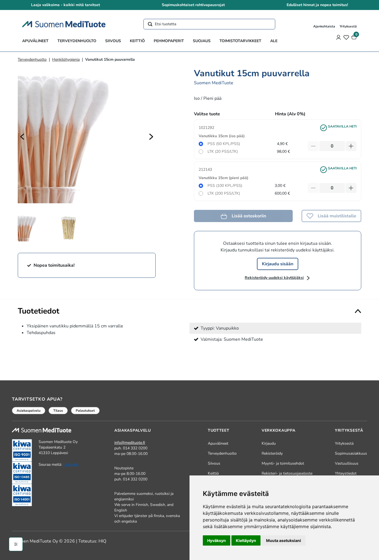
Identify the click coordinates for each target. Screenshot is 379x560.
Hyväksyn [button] (216, 540)
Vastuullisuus (346, 463)
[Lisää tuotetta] (351, 146)
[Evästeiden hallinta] (16, 544)
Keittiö (137, 41)
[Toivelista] (346, 37)
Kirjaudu (269, 443)
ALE (273, 41)
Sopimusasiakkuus (351, 453)
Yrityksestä (348, 26)
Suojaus (202, 41)
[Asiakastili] (338, 37)
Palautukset (85, 410)
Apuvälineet (35, 41)
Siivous (113, 41)
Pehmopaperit (169, 41)
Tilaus (58, 410)
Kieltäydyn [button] (246, 540)
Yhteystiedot (346, 473)
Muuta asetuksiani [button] (283, 540)
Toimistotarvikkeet (240, 41)
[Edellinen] (22, 136)
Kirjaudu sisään (277, 264)
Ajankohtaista (324, 26)
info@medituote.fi (129, 442)
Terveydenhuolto (76, 41)
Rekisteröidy (272, 453)
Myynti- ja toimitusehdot (283, 463)
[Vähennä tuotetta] (313, 146)
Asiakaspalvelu (29, 410)
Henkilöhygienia (66, 59)
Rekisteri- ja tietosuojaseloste (287, 473)
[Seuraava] (151, 136)
